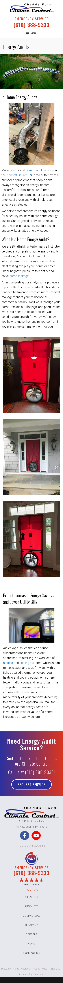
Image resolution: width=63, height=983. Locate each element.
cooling (24, 663)
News (31, 943)
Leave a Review (31, 890)
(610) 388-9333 (31, 24)
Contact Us (31, 953)
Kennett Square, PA (20, 175)
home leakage (19, 276)
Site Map (55, 968)
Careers (31, 934)
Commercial (31, 915)
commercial (34, 170)
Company (31, 925)
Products (31, 906)
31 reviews (35, 884)
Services (31, 897)
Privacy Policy (39, 968)
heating (8, 663)
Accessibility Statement (31, 974)
